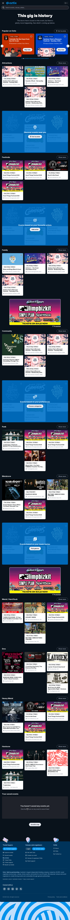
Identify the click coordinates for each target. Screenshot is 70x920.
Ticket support (9, 862)
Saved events (9, 855)
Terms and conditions (61, 897)
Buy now (27, 50)
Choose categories (35, 406)
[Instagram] (4, 889)
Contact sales (40, 849)
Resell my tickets (9, 864)
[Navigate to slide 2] (23, 58)
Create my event (32, 855)
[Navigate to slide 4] (26, 58)
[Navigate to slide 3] (24, 58)
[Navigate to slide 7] (30, 58)
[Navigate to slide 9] (33, 58)
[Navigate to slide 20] (48, 58)
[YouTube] (8, 889)
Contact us (58, 854)
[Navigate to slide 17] (44, 58)
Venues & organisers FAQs (34, 858)
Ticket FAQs (8, 860)
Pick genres (35, 548)
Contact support (11, 849)
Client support (31, 861)
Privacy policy (51, 897)
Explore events (9, 852)
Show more (62, 63)
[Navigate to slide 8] (31, 58)
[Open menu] (3, 3)
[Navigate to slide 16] (42, 58)
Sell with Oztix (31, 852)
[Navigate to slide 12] (37, 58)
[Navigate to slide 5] (27, 58)
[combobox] (35, 7)
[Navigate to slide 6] (29, 58)
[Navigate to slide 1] (22, 58)
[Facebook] (16, 889)
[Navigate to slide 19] (46, 58)
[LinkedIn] (12, 889)
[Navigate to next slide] (68, 46)
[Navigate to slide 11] (35, 58)
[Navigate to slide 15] (41, 58)
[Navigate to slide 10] (34, 58)
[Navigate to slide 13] (38, 58)
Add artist (35, 229)
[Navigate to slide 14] (39, 58)
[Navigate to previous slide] (2, 46)
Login (28, 849)
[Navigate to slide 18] (45, 58)
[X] (21, 889)
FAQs (56, 851)
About (57, 848)
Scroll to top (35, 824)
